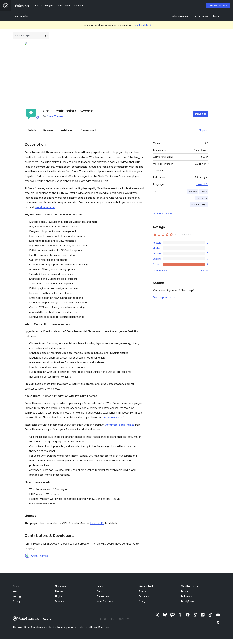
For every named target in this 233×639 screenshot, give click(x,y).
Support (203, 130)
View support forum (164, 297)
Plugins (58, 596)
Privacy (16, 601)
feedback (192, 191)
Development (88, 130)
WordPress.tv (105, 601)
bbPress (187, 596)
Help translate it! (142, 25)
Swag (143, 601)
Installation (67, 130)
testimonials (201, 198)
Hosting (17, 596)
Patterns (59, 601)
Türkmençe (48, 619)
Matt (185, 591)
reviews (203, 191)
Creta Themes (55, 116)
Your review (160, 270)
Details (32, 130)
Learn (100, 586)
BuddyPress (189, 601)
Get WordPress (218, 5)
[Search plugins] (46, 35)
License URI (97, 523)
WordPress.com (191, 586)
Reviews (48, 130)
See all (204, 270)
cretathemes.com (45, 207)
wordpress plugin (199, 204)
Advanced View (162, 213)
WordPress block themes (119, 424)
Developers (103, 596)
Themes (59, 591)
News (16, 591)
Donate (144, 596)
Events (142, 591)
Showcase (60, 586)
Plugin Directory (21, 16)
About (16, 586)
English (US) (202, 184)
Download (200, 113)
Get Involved (146, 586)
